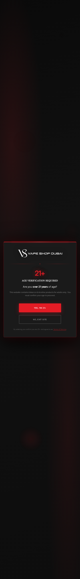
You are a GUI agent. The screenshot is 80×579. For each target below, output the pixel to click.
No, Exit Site (40, 319)
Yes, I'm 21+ (40, 308)
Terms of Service (59, 329)
